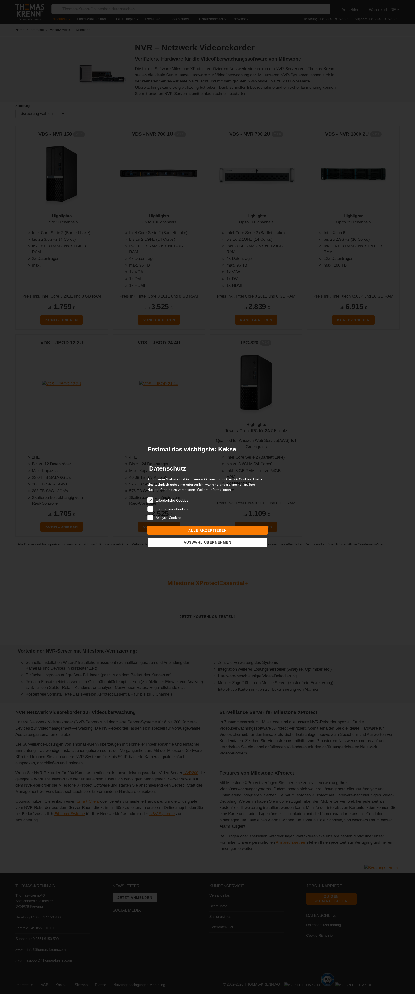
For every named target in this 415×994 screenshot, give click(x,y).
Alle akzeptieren (207, 530)
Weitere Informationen (214, 489)
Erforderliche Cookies (172, 500)
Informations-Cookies (172, 509)
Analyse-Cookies (168, 518)
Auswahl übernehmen (207, 542)
